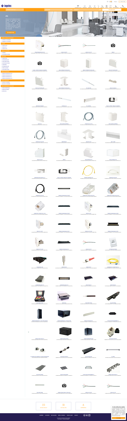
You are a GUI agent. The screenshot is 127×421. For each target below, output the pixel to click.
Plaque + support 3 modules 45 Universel (40, 70)
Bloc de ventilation (88, 356)
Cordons (3, 52)
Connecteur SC (64, 267)
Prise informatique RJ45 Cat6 (40, 52)
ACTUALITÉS (63, 407)
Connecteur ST (88, 267)
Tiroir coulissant (5, 67)
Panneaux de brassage (5, 71)
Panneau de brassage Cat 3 (7, 76)
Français (115, 1)
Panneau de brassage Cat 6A (7, 78)
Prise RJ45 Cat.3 (88, 213)
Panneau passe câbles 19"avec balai (64, 392)
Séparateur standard (40, 105)
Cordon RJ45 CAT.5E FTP (113, 177)
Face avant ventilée (39, 374)
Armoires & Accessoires (6, 41)
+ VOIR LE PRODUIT (39, 46)
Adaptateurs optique (6, 63)
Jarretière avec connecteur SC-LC (113, 267)
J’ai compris (118, 418)
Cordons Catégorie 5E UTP (88, 177)
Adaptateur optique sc (113, 338)
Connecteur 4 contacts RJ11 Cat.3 (40, 213)
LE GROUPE (47, 415)
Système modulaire (5, 66)
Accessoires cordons (6, 54)
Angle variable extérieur (113, 123)
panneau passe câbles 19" (113, 374)
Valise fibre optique (5, 69)
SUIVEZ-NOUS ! (43, 407)
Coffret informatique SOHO (88, 338)
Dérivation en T (64, 141)
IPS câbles (3, 43)
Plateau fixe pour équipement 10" (113, 320)
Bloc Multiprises (113, 302)
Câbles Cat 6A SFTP (88, 392)
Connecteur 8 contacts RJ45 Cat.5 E (113, 195)
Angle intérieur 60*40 (88, 159)
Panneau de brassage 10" (88, 320)
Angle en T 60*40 (88, 141)
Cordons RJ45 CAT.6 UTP (40, 195)
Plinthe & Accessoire (6, 82)
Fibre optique (3, 56)
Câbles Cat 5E (4, 48)
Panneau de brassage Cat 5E (7, 73)
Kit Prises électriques (113, 249)
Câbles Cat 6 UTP (88, 249)
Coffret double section (64, 338)
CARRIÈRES (83, 407)
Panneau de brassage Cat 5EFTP (113, 213)
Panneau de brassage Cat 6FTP (113, 231)
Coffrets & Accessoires (6, 39)
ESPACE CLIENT (70, 415)
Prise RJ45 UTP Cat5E (88, 231)
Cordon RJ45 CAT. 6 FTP (88, 123)
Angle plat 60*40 (40, 159)
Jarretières (4, 64)
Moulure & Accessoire (6, 83)
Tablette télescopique (64, 374)
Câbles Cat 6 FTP (113, 392)
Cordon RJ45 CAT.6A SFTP (40, 141)
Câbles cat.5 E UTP (89, 52)
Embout (64, 159)
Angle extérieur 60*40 (113, 159)
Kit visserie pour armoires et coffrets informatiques (40, 356)
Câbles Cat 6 (4, 47)
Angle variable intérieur (64, 123)
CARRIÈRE (41, 415)
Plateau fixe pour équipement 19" (88, 374)
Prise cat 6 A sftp (40, 231)
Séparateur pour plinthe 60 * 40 (39, 177)
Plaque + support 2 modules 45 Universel (64, 177)
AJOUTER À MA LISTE (40, 44)
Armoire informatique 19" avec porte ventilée (40, 320)
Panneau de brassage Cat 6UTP (64, 231)
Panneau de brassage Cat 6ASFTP (64, 195)
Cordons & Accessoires (5, 50)
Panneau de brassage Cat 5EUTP (64, 213)
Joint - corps (113, 141)
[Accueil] (6, 5)
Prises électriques (5, 89)
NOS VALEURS (53, 415)
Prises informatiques (6, 87)
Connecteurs (4, 58)
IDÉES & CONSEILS (123, 7)
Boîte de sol (4, 91)
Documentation (10, 32)
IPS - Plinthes (88, 105)
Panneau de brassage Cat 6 (7, 75)
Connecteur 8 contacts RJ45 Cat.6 (88, 195)
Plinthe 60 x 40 (64, 105)
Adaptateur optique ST (64, 356)
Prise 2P (113, 52)
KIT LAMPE (113, 356)
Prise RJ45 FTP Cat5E (39, 249)
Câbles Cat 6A (4, 45)
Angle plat (40, 123)
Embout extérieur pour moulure (88, 70)
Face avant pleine (40, 392)
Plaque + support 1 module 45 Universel (113, 105)
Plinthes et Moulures (5, 80)
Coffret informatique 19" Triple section (64, 320)
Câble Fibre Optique (5, 61)
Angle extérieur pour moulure (64, 70)
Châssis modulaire (5, 59)
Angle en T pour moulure (113, 70)
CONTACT (76, 415)
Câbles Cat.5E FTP (64, 52)
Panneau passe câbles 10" (39, 338)
